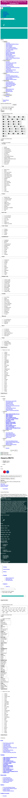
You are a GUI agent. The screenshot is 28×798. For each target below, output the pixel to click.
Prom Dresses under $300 (11, 401)
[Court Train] (3, 664)
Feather (5, 246)
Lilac (5, 367)
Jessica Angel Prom (10, 404)
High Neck (6, 299)
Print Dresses (7, 181)
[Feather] (3, 657)
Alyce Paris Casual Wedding (12, 418)
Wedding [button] (5, 411)
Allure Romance (9, 415)
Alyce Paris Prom (9, 402)
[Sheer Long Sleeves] (4, 681)
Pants (5, 180)
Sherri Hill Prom (9, 409)
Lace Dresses (7, 173)
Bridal (5, 147)
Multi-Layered (7, 203)
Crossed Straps (7, 217)
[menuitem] (15, 12)
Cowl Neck (6, 297)
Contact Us (5, 544)
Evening (6, 153)
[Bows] (3, 652)
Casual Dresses (7, 149)
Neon (5, 231)
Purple (5, 366)
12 (18, 119)
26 (10, 124)
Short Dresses (7, 185)
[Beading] (3, 650)
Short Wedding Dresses (11, 425)
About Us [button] (5, 583)
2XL (5, 136)
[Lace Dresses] (4, 630)
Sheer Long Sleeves (8, 333)
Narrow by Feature (6, 142)
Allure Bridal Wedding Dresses (12, 414)
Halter (5, 298)
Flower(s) (6, 247)
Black (5, 387)
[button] (5, 41)
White (5, 391)
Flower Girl (6, 155)
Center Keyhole (7, 199)
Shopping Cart (6, 14)
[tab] (15, 404)
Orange (6, 379)
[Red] (4, 472)
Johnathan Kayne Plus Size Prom (12, 405)
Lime (5, 357)
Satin (5, 269)
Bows (5, 242)
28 (15, 124)
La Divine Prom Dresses (11, 408)
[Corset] (5, 635)
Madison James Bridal (11, 423)
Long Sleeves (7, 331)
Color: (2, 468)
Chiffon (6, 261)
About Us (5, 550)
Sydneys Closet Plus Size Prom (12, 410)
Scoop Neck (7, 308)
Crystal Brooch (7, 244)
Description (5, 488)
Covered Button (7, 215)
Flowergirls (8, 420)
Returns (4, 545)
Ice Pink (6, 370)
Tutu (5, 190)
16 (4, 121)
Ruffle (5, 251)
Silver (5, 389)
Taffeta (5, 272)
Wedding (5, 566)
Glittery (6, 229)
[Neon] (2, 646)
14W (10, 126)
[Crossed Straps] (4, 639)
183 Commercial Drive (5, 561)
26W (24, 129)
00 (10, 117)
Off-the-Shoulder (7, 303)
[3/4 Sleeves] (4, 679)
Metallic (6, 230)
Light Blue (6, 361)
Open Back (6, 205)
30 (20, 124)
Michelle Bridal (9, 424)
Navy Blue (6, 365)
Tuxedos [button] (5, 575)
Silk (5, 271)
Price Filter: (5, 108)
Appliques (6, 240)
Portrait (5, 306)
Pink (5, 371)
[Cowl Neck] (4, 667)
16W (16, 126)
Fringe (5, 249)
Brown (5, 385)
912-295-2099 (4, 5)
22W (11, 129)
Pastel (5, 234)
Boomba (7, 448)
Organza (6, 267)
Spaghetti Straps (7, 343)
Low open (6, 219)
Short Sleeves (7, 334)
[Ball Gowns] (4, 626)
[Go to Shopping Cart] (1, 8)
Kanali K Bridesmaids (10, 422)
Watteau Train (7, 291)
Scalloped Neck (7, 307)
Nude (5, 383)
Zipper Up (6, 222)
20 (15, 121)
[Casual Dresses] (6, 623)
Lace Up (6, 218)
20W (5, 129)
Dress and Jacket (7, 172)
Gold (5, 384)
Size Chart (3, 483)
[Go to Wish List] (2, 8)
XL (24, 133)
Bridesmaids (7, 148)
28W (5, 131)
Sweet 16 (6, 164)
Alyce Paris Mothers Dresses (12, 441)
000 (5, 117)
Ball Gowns (6, 169)
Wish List (5, 11)
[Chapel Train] (3, 663)
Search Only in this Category (8, 107)
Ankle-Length (7, 279)
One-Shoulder (7, 304)
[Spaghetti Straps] (4, 686)
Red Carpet (6, 162)
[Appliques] (3, 649)
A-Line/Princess (7, 319)
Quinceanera (7, 161)
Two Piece (6, 191)
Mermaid (6, 322)
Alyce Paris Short (9, 432)
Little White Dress (8, 176)
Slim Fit (6, 323)
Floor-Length (7, 285)
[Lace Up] (4, 640)
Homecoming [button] (6, 430)
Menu (2, 39)
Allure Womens (9, 416)
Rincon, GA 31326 (4, 562)
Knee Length (7, 286)
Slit (5, 210)
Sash (5, 253)
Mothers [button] (5, 438)
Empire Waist (7, 320)
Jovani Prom (8, 406)
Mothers (5, 571)
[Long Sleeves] (4, 680)
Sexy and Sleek (7, 182)
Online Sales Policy (5, 485)
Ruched (6, 208)
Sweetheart (6, 312)
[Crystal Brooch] (3, 653)
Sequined (6, 270)
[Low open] (4, 641)
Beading (6, 241)
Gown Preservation (10, 426)
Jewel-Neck (6, 301)
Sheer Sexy (6, 183)
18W (23, 126)
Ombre (5, 233)
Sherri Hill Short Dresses (11, 435)
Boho (5, 170)
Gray (5, 388)
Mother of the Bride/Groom (10, 158)
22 (20, 121)
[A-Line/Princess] (4, 672)
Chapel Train (7, 282)
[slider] (25, 596)
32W (18, 131)
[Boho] (4, 627)
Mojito (5, 353)
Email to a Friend (4, 486)
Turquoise (6, 360)
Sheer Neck (6, 310)
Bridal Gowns (9, 429)
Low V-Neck (7, 302)
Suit (5, 187)
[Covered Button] (4, 638)
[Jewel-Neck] (4, 670)
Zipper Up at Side (8, 223)
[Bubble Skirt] (5, 632)
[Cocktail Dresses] (6, 624)
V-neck (5, 313)
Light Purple (7, 369)
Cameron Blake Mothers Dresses (12, 442)
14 (23, 119)
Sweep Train (7, 288)
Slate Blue (6, 362)
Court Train (6, 283)
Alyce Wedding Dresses (11, 417)
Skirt (5, 186)
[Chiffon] (3, 656)
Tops (5, 189)
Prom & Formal (6, 569)
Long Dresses (7, 177)
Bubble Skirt (7, 197)
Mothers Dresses (9, 443)
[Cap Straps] (4, 684)
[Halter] (4, 668)
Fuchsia (6, 374)
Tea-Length (6, 290)
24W (18, 129)
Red (5, 378)
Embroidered (7, 245)
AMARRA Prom (9, 403)
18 (10, 121)
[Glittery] (2, 644)
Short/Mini (6, 287)
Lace (5, 250)
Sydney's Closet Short (10, 436)
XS (5, 133)
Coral (5, 380)
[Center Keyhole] (5, 634)
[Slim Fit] (4, 676)
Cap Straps (6, 341)
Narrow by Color (6, 349)
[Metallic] (2, 645)
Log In (4, 16)
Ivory (5, 382)
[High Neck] (4, 669)
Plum (5, 376)
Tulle (5, 274)
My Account (5, 13)
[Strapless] (4, 687)
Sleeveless (6, 335)
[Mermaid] (4, 675)
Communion (7, 152)
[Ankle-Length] (3, 661)
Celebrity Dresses (8, 198)
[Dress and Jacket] (4, 629)
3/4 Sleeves (6, 330)
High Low (6, 202)
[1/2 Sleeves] (4, 678)
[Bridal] (6, 621)
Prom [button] (4, 398)
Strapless (6, 311)
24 (4, 124)
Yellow (5, 352)
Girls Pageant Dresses (8, 156)
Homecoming (7, 157)
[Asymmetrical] (3, 662)
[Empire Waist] (4, 673)
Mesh (5, 266)
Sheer (5, 221)
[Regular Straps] (4, 685)
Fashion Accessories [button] (7, 445)
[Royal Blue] (7, 472)
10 (13, 119)
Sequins (6, 254)
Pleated (5, 206)
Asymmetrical (7, 281)
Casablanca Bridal (10, 419)
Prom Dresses (7, 160)
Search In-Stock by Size (8, 113)
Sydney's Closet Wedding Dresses (13, 427)
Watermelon (6, 375)
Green (5, 356)
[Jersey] (3, 658)
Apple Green (7, 354)
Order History (6, 556)
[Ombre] (2, 647)
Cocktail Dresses (7, 151)
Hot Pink (6, 372)
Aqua (5, 358)
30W (11, 131)
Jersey (5, 263)
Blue (5, 363)
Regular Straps (7, 342)
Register (5, 15)
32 (4, 126)
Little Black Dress (8, 174)
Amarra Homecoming (10, 433)
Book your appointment (5, 6)
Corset (5, 201)
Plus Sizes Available (8, 207)
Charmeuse (6, 259)
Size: (2, 466)
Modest (5, 178)
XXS (24, 131)
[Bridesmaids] (6, 622)
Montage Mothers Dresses (11, 444)
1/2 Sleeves (6, 329)
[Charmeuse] (3, 655)
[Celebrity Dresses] (5, 633)
